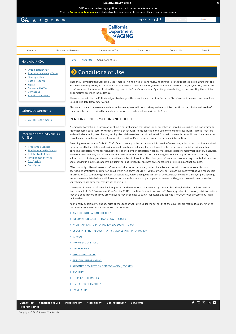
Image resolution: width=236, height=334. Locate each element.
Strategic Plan (36, 77)
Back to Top (27, 302)
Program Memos (29, 306)
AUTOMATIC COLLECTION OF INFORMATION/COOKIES (103, 266)
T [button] (154, 19)
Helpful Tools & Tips (39, 154)
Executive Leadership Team (43, 73)
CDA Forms (137, 302)
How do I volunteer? (39, 95)
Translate (210, 19)
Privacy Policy (73, 302)
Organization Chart (38, 69)
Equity (31, 84)
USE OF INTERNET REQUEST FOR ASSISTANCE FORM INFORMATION (110, 230)
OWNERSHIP (80, 290)
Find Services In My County (42, 150)
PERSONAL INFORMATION (87, 260)
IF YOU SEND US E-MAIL (85, 242)
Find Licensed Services (40, 157)
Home (73, 59)
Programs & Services (39, 146)
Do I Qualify (34, 161)
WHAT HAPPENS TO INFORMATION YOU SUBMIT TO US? (103, 224)
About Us (31, 50)
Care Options (35, 165)
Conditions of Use (49, 302)
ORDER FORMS (81, 248)
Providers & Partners (67, 50)
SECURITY (78, 272)
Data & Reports (36, 80)
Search (206, 50)
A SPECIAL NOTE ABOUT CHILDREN (92, 213)
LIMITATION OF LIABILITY (87, 284)
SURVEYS (77, 236)
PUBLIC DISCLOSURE (84, 254)
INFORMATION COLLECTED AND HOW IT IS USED (99, 218)
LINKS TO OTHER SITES (86, 278)
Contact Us (176, 50)
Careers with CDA (108, 50)
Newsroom (144, 50)
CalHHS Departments (40, 119)
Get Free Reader (116, 302)
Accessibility (94, 302)
